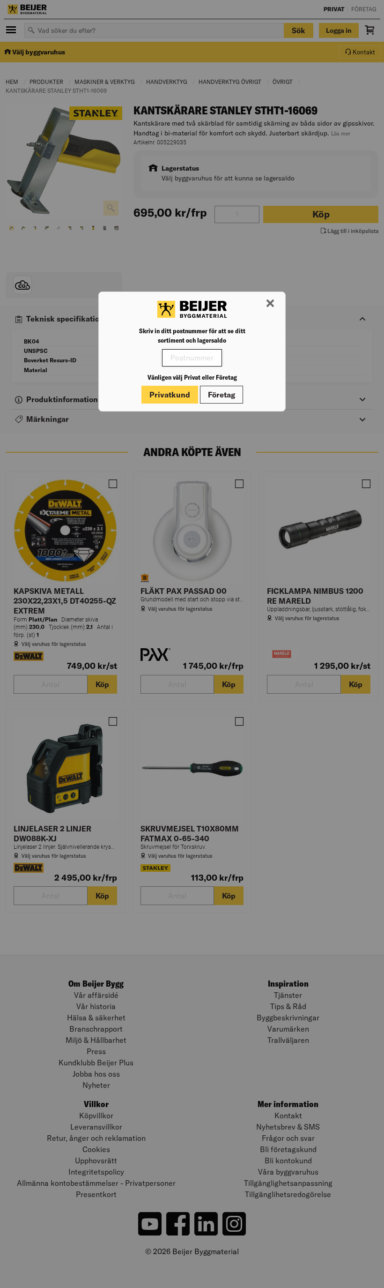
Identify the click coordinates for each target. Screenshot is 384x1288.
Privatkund (169, 394)
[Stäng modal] (270, 304)
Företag (221, 394)
